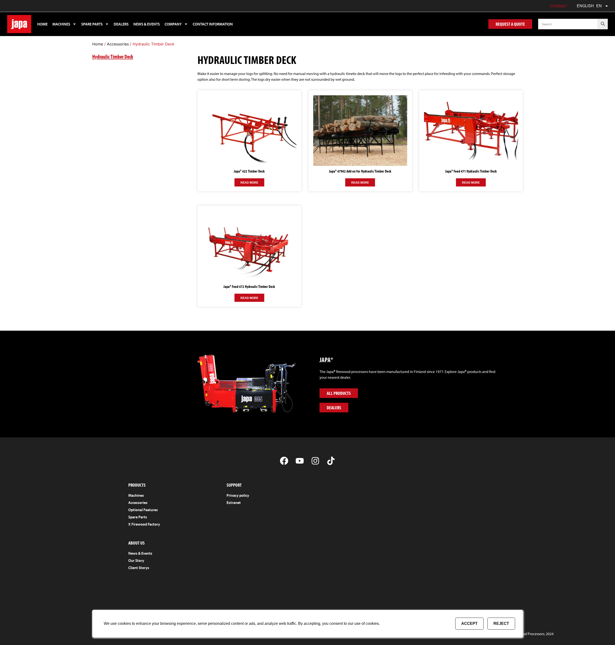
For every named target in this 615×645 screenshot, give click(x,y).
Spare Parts (137, 517)
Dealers (121, 24)
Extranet (558, 6)
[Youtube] (299, 461)
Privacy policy (238, 495)
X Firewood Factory (144, 524)
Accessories (118, 44)
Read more (249, 182)
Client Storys (138, 567)
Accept (469, 623)
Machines (61, 24)
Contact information (213, 24)
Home (42, 24)
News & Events (146, 24)
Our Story (136, 560)
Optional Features (143, 509)
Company (173, 24)
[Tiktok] (331, 461)
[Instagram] (315, 461)
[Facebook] (284, 461)
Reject (501, 623)
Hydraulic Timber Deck (112, 56)
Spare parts (92, 24)
